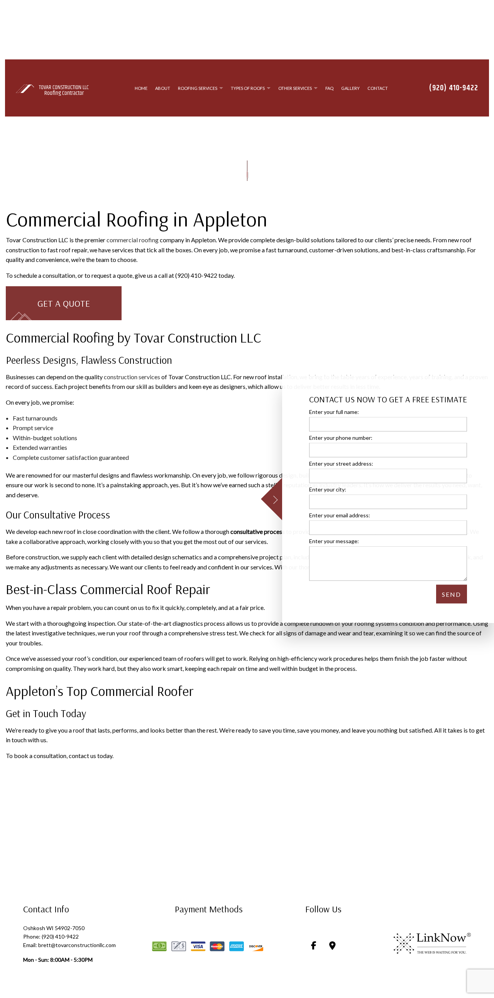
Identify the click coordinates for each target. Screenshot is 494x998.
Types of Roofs (248, 88)
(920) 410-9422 (453, 89)
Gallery (350, 88)
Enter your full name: (334, 411)
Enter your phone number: (340, 437)
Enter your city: (327, 489)
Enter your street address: (341, 463)
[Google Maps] (332, 947)
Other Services (295, 88)
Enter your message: (334, 541)
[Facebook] (313, 947)
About (162, 88)
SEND (451, 594)
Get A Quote (63, 304)
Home (141, 88)
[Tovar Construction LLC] (25, 88)
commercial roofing (133, 241)
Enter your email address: (339, 515)
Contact (377, 88)
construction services (132, 378)
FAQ (329, 88)
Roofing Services (197, 88)
